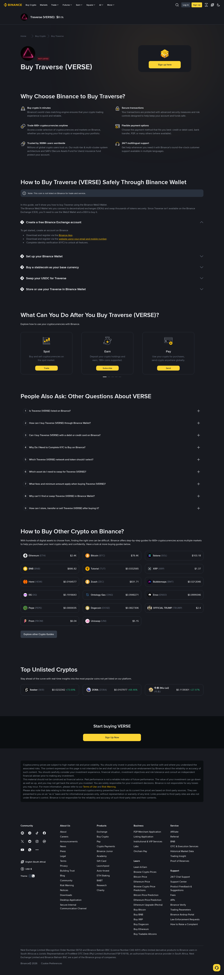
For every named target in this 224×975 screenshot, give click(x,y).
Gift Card (101, 861)
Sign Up (197, 5)
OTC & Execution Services (184, 846)
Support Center (178, 881)
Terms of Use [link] (90, 786)
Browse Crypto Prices (145, 871)
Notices (64, 890)
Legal (63, 856)
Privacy (64, 865)
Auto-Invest (103, 870)
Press (63, 851)
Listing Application (143, 836)
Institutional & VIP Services (148, 841)
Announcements (69, 841)
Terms (63, 861)
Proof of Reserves (179, 861)
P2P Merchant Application (147, 831)
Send (168, 368)
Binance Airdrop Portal (182, 914)
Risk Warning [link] (109, 786)
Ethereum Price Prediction (147, 899)
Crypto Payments (106, 846)
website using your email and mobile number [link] (83, 238)
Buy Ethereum (141, 929)
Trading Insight (178, 856)
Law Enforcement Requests (184, 919)
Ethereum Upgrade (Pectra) (148, 904)
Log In (186, 5)
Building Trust (67, 870)
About (63, 831)
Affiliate (174, 831)
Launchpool (103, 865)
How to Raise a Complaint (184, 924)
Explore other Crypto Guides (39, 634)
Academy (102, 856)
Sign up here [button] (165, 64)
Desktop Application (71, 899)
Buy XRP (138, 919)
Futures (66, 5)
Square (89, 5)
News (63, 846)
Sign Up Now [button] (112, 737)
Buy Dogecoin (141, 924)
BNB (172, 841)
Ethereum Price (142, 881)
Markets (44, 5)
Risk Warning (67, 885)
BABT (100, 880)
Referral (174, 836)
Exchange (102, 831)
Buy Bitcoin (140, 909)
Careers (64, 836)
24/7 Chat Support (180, 876)
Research (102, 885)
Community (66, 880)
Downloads (66, 895)
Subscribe (107, 368)
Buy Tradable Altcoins (145, 934)
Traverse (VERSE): (42, 17)
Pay (99, 841)
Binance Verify (178, 904)
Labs (136, 846)
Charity (100, 890)
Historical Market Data (182, 851)
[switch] (31, 876)
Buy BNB (138, 914)
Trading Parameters (180, 909)
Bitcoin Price (140, 876)
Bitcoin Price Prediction (146, 895)
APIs (172, 899)
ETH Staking (103, 875)
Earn (78, 5)
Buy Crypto (31, 5)
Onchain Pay (140, 851)
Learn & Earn (140, 867)
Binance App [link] (65, 235)
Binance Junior (105, 851)
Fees (173, 895)
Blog (62, 875)
